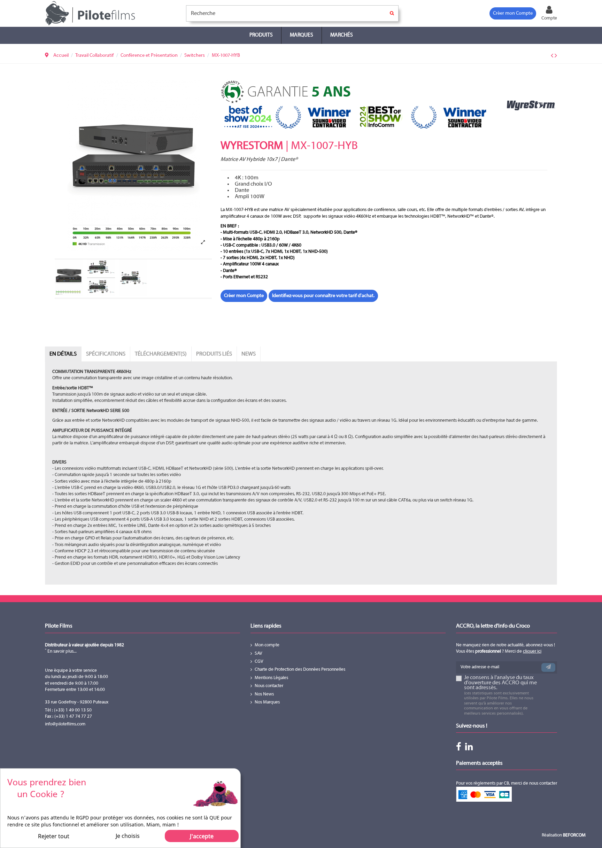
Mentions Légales (271, 678)
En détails (63, 354)
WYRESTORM (252, 146)
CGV (259, 661)
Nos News (264, 694)
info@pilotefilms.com (65, 724)
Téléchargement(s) (161, 354)
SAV (258, 653)
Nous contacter (269, 686)
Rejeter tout (53, 836)
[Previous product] (553, 56)
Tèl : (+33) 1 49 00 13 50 (68, 710)
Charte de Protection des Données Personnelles (300, 669)
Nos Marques (267, 702)
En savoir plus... (61, 651)
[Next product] (556, 56)
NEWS (248, 354)
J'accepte (202, 836)
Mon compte (267, 645)
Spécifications (105, 354)
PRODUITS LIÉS (214, 354)
